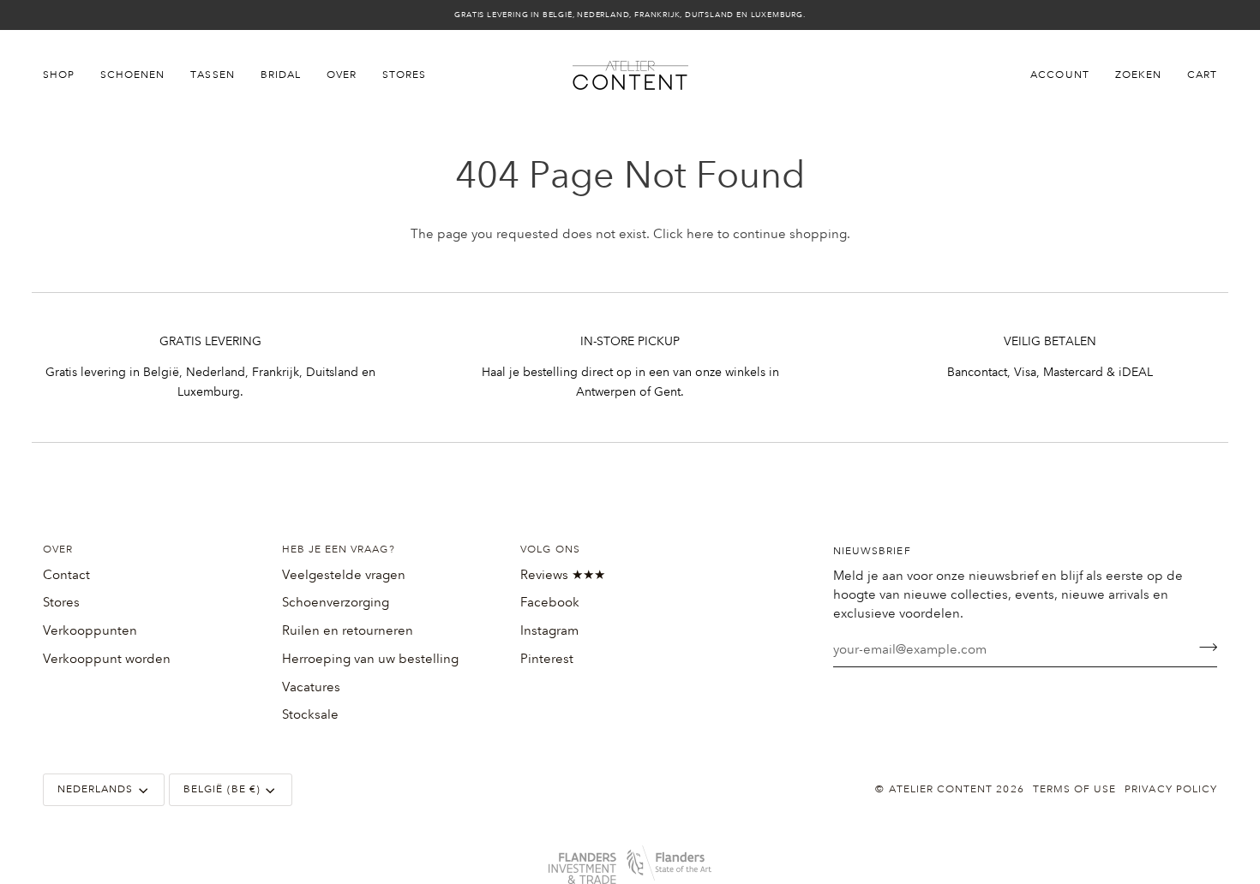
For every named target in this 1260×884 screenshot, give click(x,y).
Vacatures (311, 687)
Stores (61, 602)
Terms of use (1075, 789)
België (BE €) (222, 789)
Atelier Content (941, 789)
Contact (66, 574)
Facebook (549, 602)
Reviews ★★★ (562, 574)
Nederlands (95, 789)
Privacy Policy (1171, 789)
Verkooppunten (90, 630)
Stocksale (310, 714)
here (700, 234)
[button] (65, 75)
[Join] (1203, 647)
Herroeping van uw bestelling (370, 658)
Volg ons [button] (549, 549)
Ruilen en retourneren (347, 630)
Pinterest (546, 658)
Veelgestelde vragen (343, 574)
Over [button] (58, 549)
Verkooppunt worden (107, 658)
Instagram (549, 630)
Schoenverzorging (335, 602)
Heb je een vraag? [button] (338, 549)
